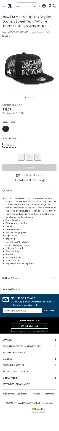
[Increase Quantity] (37, 157)
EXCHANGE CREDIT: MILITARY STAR (22, 346)
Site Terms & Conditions (15, 393)
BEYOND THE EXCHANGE (16, 384)
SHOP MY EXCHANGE (14, 352)
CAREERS (7, 359)
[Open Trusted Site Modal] (39, 410)
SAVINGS (7, 340)
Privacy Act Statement (44, 393)
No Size (10, 144)
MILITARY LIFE (10, 378)
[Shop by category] (4, 6)
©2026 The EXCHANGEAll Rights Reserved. (29, 402)
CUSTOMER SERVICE (13, 365)
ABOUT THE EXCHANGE (15, 371)
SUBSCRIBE (49, 310)
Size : (5, 138)
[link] (37, 32)
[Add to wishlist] (48, 32)
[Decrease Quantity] (21, 157)
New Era (6, 36)
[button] (29, 278)
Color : (5, 121)
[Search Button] (35, 6)
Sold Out (29, 167)
